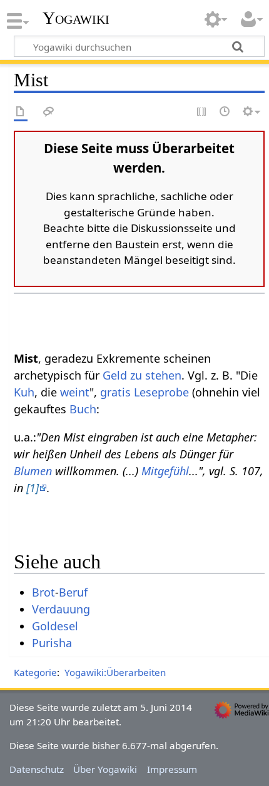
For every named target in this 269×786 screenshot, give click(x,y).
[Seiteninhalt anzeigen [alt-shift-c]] (21, 112)
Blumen (33, 470)
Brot (43, 592)
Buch (82, 408)
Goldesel (55, 625)
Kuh (24, 392)
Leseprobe (161, 392)
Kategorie (35, 672)
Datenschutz (36, 769)
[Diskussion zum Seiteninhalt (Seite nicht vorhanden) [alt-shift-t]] (49, 112)
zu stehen (155, 375)
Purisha (52, 642)
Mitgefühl (165, 470)
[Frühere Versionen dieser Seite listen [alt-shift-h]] (225, 112)
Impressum (172, 769)
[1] (32, 487)
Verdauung (61, 609)
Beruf (73, 592)
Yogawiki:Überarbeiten (115, 672)
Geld (115, 375)
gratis (115, 392)
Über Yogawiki (105, 769)
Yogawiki (76, 18)
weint (74, 392)
